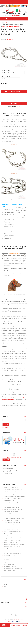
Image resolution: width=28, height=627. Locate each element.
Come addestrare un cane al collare (11, 502)
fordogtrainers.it (18, 619)
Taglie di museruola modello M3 (11, 492)
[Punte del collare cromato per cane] (14, 186)
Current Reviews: (5, 94)
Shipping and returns (14, 106)
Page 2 (5, 582)
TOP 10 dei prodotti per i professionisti (12, 553)
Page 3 (5, 584)
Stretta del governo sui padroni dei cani (12, 549)
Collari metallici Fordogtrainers (10, 22)
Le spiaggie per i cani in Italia (10, 566)
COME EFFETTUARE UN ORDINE (11, 487)
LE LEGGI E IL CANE (8, 533)
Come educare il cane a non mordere (12, 505)
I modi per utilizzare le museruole (11, 520)
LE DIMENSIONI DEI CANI (9, 570)
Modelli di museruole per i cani (10, 494)
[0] (24, 14)
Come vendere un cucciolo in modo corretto (13, 516)
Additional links (5, 70)
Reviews (14, 109)
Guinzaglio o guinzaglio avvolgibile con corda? (14, 518)
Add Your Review (14, 94)
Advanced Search (6, 427)
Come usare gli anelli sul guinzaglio (11, 511)
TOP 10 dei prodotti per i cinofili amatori (12, 551)
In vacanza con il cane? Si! (9, 527)
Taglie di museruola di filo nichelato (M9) (13, 498)
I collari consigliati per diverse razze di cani (13, 568)
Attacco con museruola (9, 500)
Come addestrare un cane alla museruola (13, 489)
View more (6, 459)
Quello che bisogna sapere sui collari (12, 546)
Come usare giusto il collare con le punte (13, 509)
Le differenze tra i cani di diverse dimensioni (13, 531)
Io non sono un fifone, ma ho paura (11, 529)
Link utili (5, 573)
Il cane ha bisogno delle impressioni (11, 524)
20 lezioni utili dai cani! (9, 564)
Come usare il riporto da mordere (11, 513)
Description (14, 103)
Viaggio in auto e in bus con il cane (11, 562)
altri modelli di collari (16, 396)
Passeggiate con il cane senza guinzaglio (12, 538)
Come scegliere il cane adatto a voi (11, 507)
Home (3, 23)
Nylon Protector (5, 76)
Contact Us (16, 15)
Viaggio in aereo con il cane (10, 557)
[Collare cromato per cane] (14, 157)
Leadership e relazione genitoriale (11, 535)
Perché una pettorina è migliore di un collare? (14, 544)
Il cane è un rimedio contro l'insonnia (12, 522)
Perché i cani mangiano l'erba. (10, 542)
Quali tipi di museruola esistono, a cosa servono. (14, 496)
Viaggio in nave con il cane (9, 555)
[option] (14, 54)
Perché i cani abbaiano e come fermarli (12, 540)
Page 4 (5, 586)
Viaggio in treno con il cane (10, 559)
